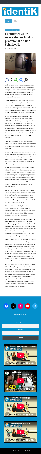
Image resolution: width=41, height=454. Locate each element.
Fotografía (16, 30)
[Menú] (15, 21)
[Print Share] (26, 80)
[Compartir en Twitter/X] (11, 80)
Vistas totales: (18, 315)
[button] (8, 21)
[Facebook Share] (7, 80)
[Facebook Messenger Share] (21, 80)
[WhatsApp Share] (16, 80)
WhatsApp (20, 329)
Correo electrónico (20, 322)
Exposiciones (9, 30)
